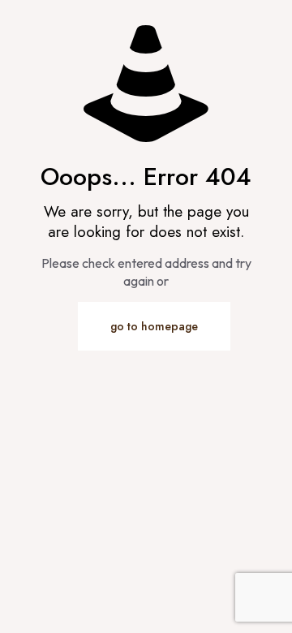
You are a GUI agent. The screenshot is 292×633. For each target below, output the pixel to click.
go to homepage (154, 326)
